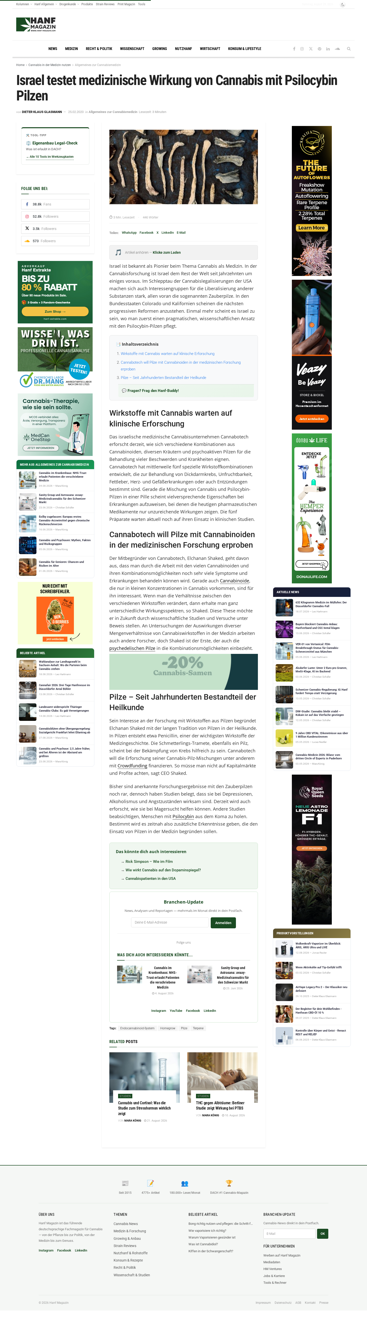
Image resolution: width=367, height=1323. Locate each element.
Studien (125, 1096)
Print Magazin (126, 4)
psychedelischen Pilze (132, 648)
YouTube (176, 1011)
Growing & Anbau (127, 1239)
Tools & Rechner (274, 1283)
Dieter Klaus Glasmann (42, 112)
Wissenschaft (132, 48)
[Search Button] (349, 49)
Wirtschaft (210, 48)
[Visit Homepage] (35, 24)
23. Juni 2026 (234, 988)
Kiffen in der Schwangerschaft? (210, 1251)
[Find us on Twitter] (311, 49)
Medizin (71, 48)
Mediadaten (271, 1262)
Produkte (87, 4)
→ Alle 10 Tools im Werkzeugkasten (50, 156)
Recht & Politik (99, 48)
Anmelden (223, 923)
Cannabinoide (234, 581)
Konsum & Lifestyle (244, 48)
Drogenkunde (67, 4)
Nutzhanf (183, 48)
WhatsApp (129, 232)
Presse (323, 1303)
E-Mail (181, 232)
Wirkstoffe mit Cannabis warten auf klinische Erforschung (167, 353)
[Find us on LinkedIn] (328, 49)
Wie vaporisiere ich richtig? (207, 1231)
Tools (141, 4)
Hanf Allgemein (44, 4)
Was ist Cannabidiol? (203, 1244)
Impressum (263, 1303)
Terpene (198, 1028)
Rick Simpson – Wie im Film (149, 861)
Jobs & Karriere (274, 1276)
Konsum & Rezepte (128, 1260)
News (52, 48)
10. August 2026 (234, 1115)
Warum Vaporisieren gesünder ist (211, 1237)
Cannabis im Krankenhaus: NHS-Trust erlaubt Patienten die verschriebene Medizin (162, 977)
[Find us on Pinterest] (319, 49)
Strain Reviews (105, 4)
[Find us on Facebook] (294, 49)
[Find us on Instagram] (302, 49)
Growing (159, 48)
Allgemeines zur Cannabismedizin (98, 65)
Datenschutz (283, 1303)
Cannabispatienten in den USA (151, 878)
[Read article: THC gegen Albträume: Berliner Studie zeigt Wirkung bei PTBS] (222, 1077)
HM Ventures (272, 1269)
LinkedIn (168, 232)
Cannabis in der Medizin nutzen (49, 65)
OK (323, 1234)
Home (20, 65)
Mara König (132, 1120)
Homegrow (167, 1028)
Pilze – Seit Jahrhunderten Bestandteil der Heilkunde (163, 377)
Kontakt (310, 1303)
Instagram (158, 1011)
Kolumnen (22, 4)
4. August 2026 (164, 993)
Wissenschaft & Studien (132, 1275)
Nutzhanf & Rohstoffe (131, 1253)
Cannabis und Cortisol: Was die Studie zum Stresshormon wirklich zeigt (144, 1108)
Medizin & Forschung (130, 1231)
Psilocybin (183, 816)
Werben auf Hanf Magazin (281, 1255)
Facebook (147, 232)
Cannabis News (126, 1224)
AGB (298, 1303)
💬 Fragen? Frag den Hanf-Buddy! (150, 390)
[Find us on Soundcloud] (337, 49)
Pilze (184, 1028)
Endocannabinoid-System (137, 1028)
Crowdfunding (132, 766)
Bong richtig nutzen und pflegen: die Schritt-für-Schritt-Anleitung (220, 1224)
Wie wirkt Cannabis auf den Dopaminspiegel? (163, 870)
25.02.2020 (76, 112)
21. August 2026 (156, 1120)
